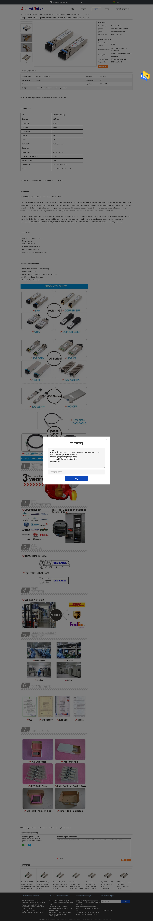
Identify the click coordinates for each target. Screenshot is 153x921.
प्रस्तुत (76, 478)
